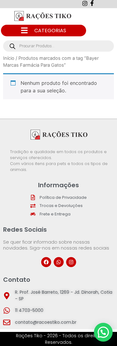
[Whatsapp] (59, 262)
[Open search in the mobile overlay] (58, 46)
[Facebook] (46, 262)
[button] (103, 332)
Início (8, 58)
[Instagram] (71, 262)
